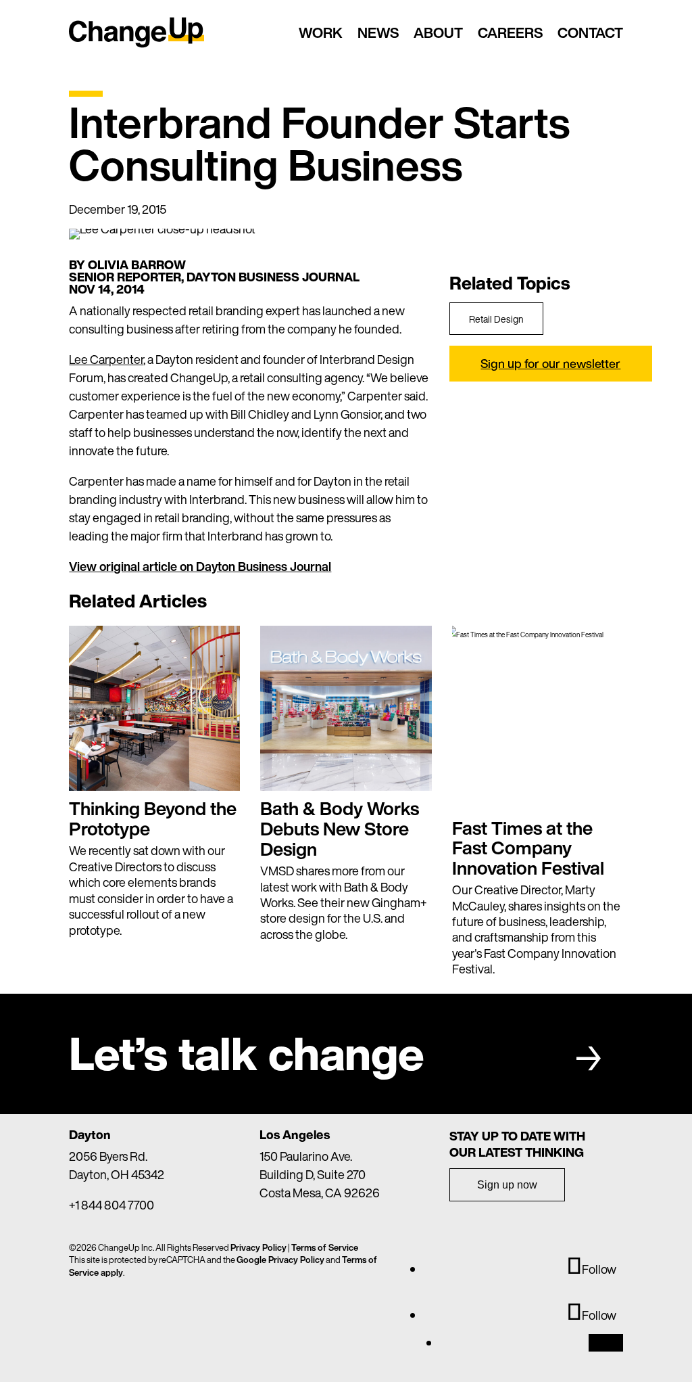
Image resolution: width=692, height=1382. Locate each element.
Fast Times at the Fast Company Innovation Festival (528, 847)
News (378, 33)
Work (321, 33)
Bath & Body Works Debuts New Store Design (339, 828)
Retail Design (496, 319)
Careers (510, 33)
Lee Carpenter (106, 359)
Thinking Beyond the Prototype (153, 818)
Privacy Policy (258, 1247)
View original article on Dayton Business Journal (200, 566)
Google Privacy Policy (280, 1259)
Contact (590, 33)
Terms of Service (324, 1247)
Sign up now (507, 1185)
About (438, 33)
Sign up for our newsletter (550, 363)
